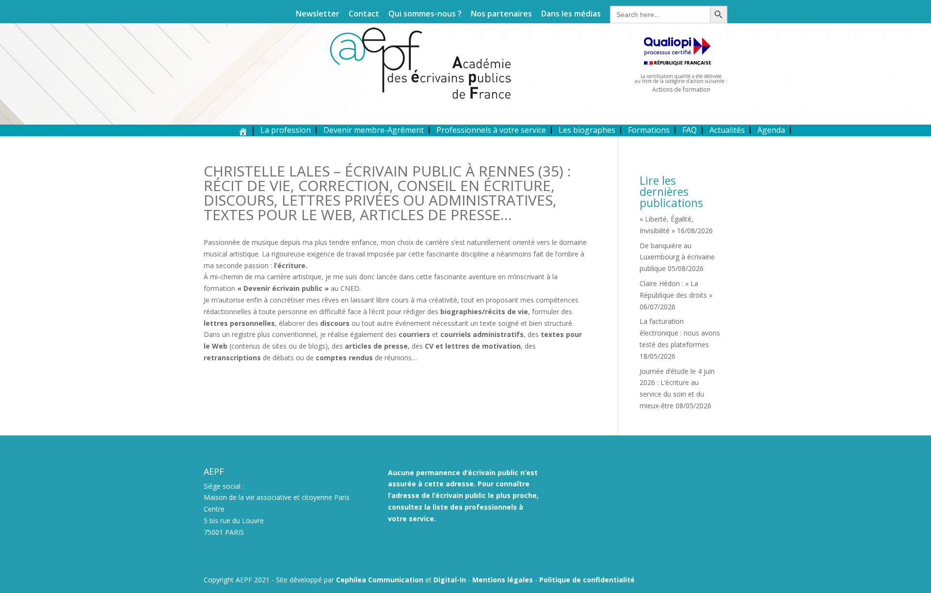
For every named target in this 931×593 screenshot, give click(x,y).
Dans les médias (571, 14)
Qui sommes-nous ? (425, 14)
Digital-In (449, 579)
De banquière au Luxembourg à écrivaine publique (677, 257)
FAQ (689, 130)
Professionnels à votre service (491, 130)
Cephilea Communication (379, 579)
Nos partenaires (501, 14)
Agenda (771, 130)
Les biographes (587, 130)
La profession (285, 130)
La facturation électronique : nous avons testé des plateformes (680, 333)
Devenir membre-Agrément (373, 130)
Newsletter (317, 14)
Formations (649, 130)
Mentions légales (502, 579)
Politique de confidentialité (587, 579)
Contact (364, 14)
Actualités (727, 130)
